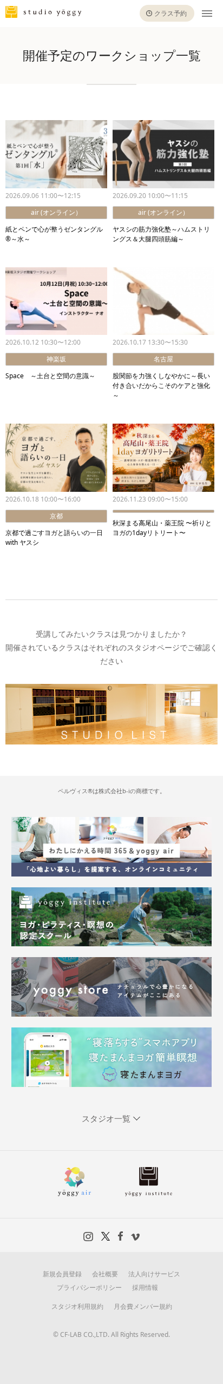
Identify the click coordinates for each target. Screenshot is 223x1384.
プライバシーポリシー (89, 1287)
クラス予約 (170, 13)
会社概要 (105, 1273)
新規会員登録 (62, 1273)
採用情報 (145, 1287)
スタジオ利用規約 (77, 1306)
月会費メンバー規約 (143, 1306)
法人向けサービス (154, 1273)
